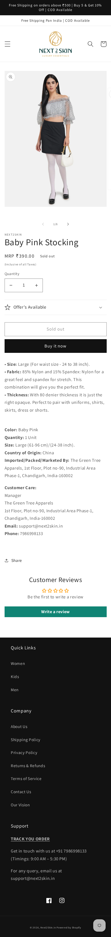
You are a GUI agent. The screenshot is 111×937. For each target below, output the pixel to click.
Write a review (55, 611)
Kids (15, 676)
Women (18, 663)
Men (15, 689)
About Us (19, 726)
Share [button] (16, 560)
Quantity (12, 273)
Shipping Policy (25, 739)
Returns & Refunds (28, 765)
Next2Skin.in (48, 927)
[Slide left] (43, 224)
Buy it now (55, 346)
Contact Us (21, 791)
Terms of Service (26, 778)
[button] (7, 44)
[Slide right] (68, 224)
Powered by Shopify (69, 927)
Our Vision (20, 804)
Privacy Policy (24, 752)
